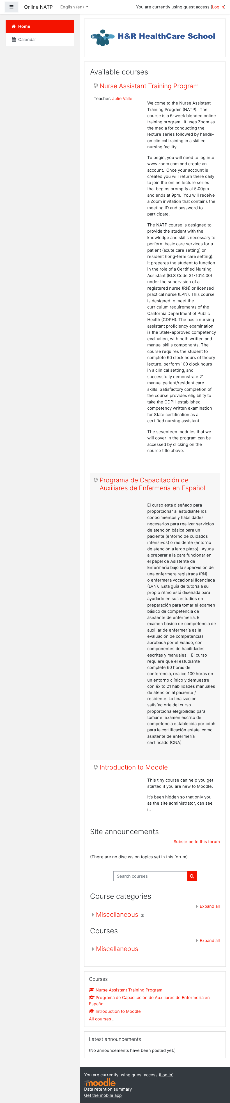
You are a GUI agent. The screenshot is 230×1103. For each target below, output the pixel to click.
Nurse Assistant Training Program (149, 86)
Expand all (210, 906)
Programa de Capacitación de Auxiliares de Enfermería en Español (152, 484)
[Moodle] (100, 1082)
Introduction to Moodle (134, 767)
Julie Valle (122, 98)
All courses (100, 1019)
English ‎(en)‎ (72, 7)
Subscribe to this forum (197, 841)
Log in (218, 7)
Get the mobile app (103, 1095)
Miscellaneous (117, 914)
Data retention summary (108, 1089)
